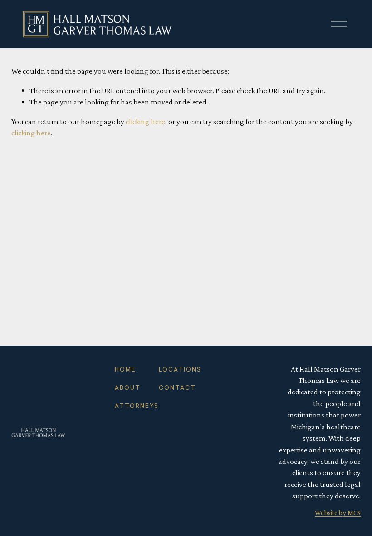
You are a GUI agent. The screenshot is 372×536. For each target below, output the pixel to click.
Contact (177, 387)
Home (125, 369)
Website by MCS (338, 513)
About (128, 387)
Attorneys (137, 406)
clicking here (145, 121)
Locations (180, 369)
